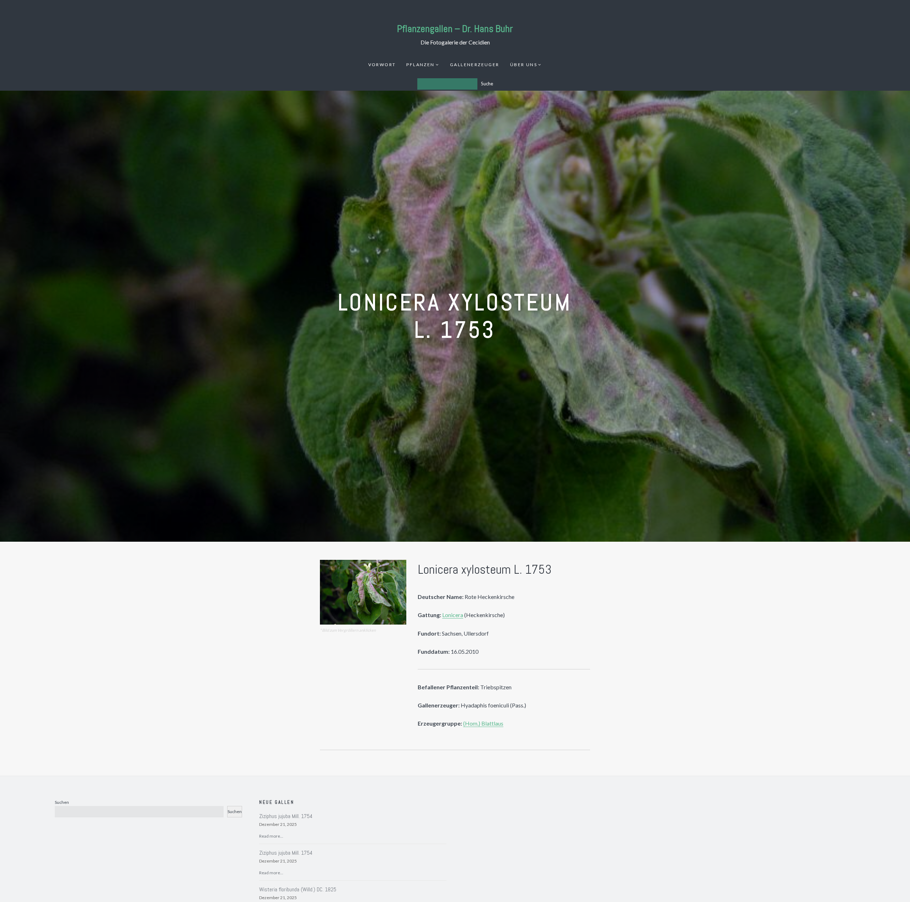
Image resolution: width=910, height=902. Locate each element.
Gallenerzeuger (474, 64)
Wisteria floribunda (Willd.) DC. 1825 (297, 889)
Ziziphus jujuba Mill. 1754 (285, 816)
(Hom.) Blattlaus (483, 723)
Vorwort (382, 64)
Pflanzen (420, 64)
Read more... (271, 836)
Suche (487, 83)
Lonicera (452, 614)
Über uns (523, 64)
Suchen (62, 802)
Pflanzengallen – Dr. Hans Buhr (455, 28)
